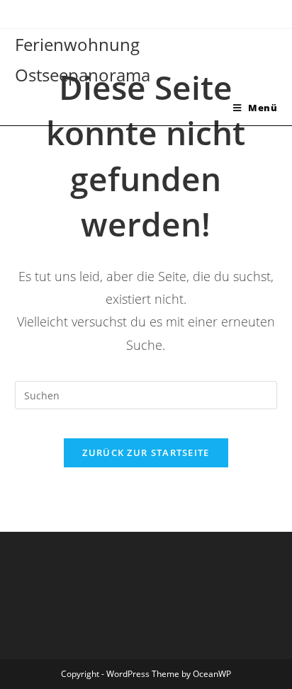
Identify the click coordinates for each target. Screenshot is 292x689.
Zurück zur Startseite (145, 452)
